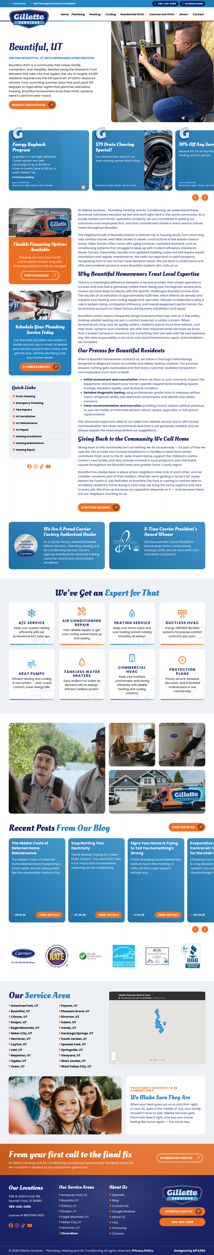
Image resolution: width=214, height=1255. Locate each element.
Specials (118, 1195)
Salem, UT (68, 1022)
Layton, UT (19, 1044)
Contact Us (120, 1206)
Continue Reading (95, 507)
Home (65, 14)
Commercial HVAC (162, 14)
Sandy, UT (68, 1028)
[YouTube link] (48, 466)
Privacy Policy (142, 1251)
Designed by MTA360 (189, 1251)
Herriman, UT (21, 1039)
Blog (115, 1200)
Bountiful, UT (20, 1011)
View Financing (36, 275)
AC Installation (25, 416)
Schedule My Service (176, 1158)
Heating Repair (25, 450)
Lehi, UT (16, 1050)
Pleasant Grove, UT (75, 1011)
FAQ (115, 1222)
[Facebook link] (29, 466)
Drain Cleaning (25, 396)
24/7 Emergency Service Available (54, 3)
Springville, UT (72, 1050)
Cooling (110, 14)
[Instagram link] (36, 466)
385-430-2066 (167, 3)
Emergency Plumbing (29, 403)
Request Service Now (29, 105)
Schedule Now (194, 3)
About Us (118, 1217)
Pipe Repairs (24, 409)
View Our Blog (183, 827)
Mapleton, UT (21, 1055)
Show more (69, 1233)
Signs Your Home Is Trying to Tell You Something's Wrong (154, 848)
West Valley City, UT (76, 1066)
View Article (49, 915)
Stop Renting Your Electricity (87, 846)
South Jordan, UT (74, 1039)
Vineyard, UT (71, 1055)
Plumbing (78, 14)
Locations (19, 3)
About (183, 14)
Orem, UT (18, 1066)
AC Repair (22, 430)
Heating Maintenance (30, 443)
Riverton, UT (70, 1017)
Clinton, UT (19, 1017)
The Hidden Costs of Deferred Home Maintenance (30, 848)
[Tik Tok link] (42, 466)
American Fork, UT (24, 1006)
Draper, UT (19, 1022)
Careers (118, 1233)
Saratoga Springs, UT (77, 1033)
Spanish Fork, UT (73, 1044)
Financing (119, 1228)
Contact (198, 14)
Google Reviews (123, 1211)
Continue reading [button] (23, 177)
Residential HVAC (132, 14)
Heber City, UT (21, 1033)
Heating (94, 14)
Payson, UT (69, 1006)
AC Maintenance (26, 423)
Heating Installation (29, 436)
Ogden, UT (18, 1061)
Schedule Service (36, 367)
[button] (83, 186)
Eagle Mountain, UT (25, 1028)
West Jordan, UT (73, 1061)
